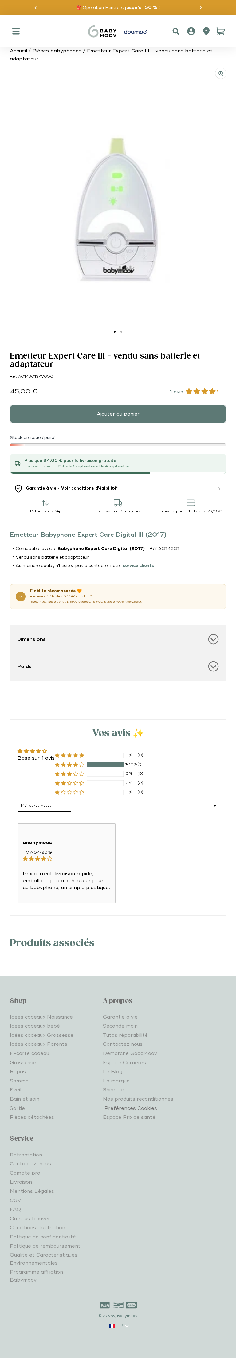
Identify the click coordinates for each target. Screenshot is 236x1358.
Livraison (21, 1182)
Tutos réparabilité (125, 1035)
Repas (18, 1072)
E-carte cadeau (29, 1053)
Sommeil (20, 1081)
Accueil (18, 51)
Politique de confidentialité (43, 1237)
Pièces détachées (32, 1117)
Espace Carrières (124, 1063)
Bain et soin (24, 1099)
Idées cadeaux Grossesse (41, 1035)
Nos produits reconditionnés (138, 1099)
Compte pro (25, 1173)
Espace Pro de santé (129, 1117)
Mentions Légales (32, 1191)
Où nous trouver (30, 1219)
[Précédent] (35, 7)
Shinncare (115, 1090)
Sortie (17, 1108)
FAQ (15, 1209)
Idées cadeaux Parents (38, 1044)
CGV (15, 1200)
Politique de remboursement (45, 1246)
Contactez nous (123, 1044)
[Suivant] (201, 7)
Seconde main (120, 1026)
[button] (69, 764)
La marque (116, 1081)
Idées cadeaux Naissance (41, 1017)
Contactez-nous (30, 1164)
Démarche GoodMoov (130, 1053)
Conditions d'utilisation (37, 1228)
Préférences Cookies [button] (130, 1108)
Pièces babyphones (57, 51)
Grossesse (23, 1063)
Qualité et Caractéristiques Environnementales (43, 1259)
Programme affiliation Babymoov (36, 1276)
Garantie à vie (120, 1017)
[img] (66, 858)
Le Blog (112, 1072)
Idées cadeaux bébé (35, 1026)
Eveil (15, 1090)
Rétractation (26, 1155)
